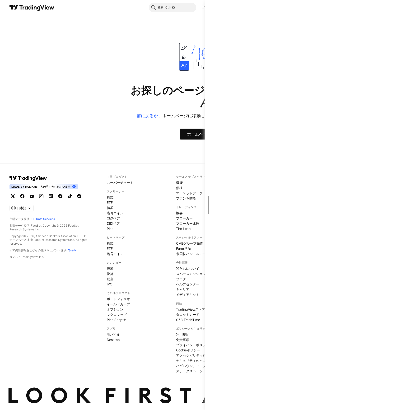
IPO (109, 284)
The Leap (183, 229)
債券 (110, 208)
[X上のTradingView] (12, 196)
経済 (110, 268)
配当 (110, 279)
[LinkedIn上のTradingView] (50, 196)
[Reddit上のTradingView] (79, 196)
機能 (179, 183)
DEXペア (113, 223)
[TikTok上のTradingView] (69, 196)
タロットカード (187, 314)
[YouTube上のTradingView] (31, 196)
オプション (115, 309)
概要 (179, 213)
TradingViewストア (190, 309)
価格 (179, 188)
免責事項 (182, 340)
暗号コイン (115, 213)
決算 (110, 274)
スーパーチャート (120, 183)
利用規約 (182, 334)
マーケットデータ (189, 193)
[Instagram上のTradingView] (41, 196)
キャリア (182, 289)
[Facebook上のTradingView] (22, 196)
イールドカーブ (118, 304)
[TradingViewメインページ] (28, 178)
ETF (110, 202)
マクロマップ (117, 314)
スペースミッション (191, 274)
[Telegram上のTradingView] (60, 196)
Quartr (72, 250)
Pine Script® (116, 320)
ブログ (181, 279)
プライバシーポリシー (192, 345)
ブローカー (184, 218)
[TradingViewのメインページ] (31, 7)
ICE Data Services (43, 219)
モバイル (113, 334)
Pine (110, 229)
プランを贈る (186, 198)
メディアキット (187, 295)
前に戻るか (147, 115)
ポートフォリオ (118, 299)
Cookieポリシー (188, 350)
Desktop (113, 340)
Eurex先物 (183, 249)
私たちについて (187, 268)
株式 (110, 197)
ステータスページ (189, 371)
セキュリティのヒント (192, 361)
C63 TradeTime (188, 320)
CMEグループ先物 (189, 243)
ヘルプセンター (187, 284)
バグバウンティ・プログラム (197, 366)
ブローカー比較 (187, 223)
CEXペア (113, 218)
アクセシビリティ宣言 (192, 355)
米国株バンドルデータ (192, 254)
